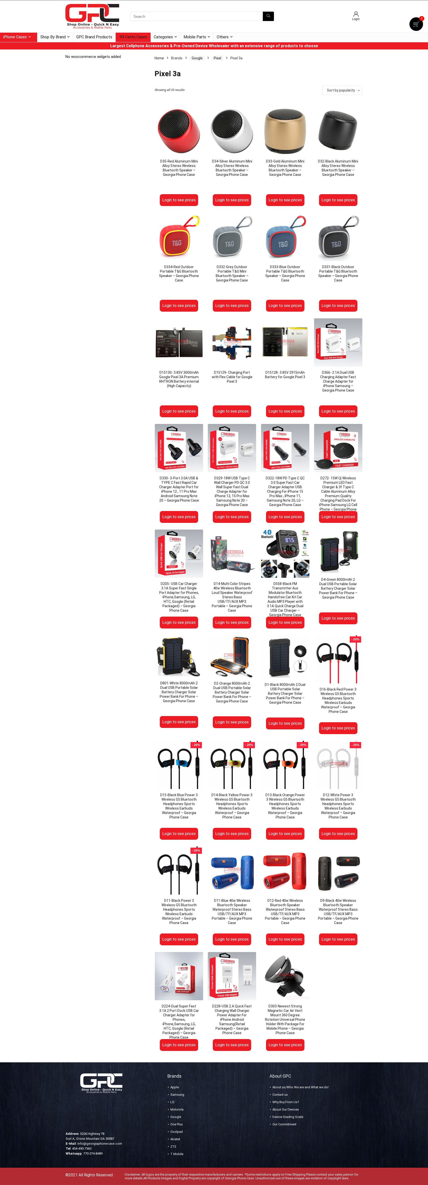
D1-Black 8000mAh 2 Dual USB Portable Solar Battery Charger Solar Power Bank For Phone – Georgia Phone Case (285, 693)
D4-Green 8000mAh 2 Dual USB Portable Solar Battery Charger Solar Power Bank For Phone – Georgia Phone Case (338, 588)
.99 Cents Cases (133, 37)
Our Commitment (284, 1124)
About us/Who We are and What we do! (300, 1087)
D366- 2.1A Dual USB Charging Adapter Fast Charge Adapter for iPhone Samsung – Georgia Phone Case (338, 381)
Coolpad (176, 1132)
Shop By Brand (53, 37)
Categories (163, 37)
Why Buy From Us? (285, 1102)
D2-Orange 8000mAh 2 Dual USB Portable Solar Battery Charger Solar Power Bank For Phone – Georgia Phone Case (232, 692)
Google (197, 58)
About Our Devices (285, 1109)
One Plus (176, 1124)
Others (223, 37)
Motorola (177, 1109)
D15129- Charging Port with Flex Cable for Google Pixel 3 (232, 377)
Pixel (217, 58)
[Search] (268, 16)
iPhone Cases (15, 37)
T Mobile (176, 1154)
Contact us (280, 1094)
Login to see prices (179, 200)
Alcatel (175, 1139)
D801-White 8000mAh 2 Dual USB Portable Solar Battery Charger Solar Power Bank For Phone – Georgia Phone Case (179, 692)
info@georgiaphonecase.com (100, 1143)
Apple (174, 1087)
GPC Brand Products (94, 37)
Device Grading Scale (287, 1117)
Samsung (177, 1094)
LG (172, 1102)
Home (159, 58)
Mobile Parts (195, 37)
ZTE (173, 1146)
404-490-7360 (81, 1148)
